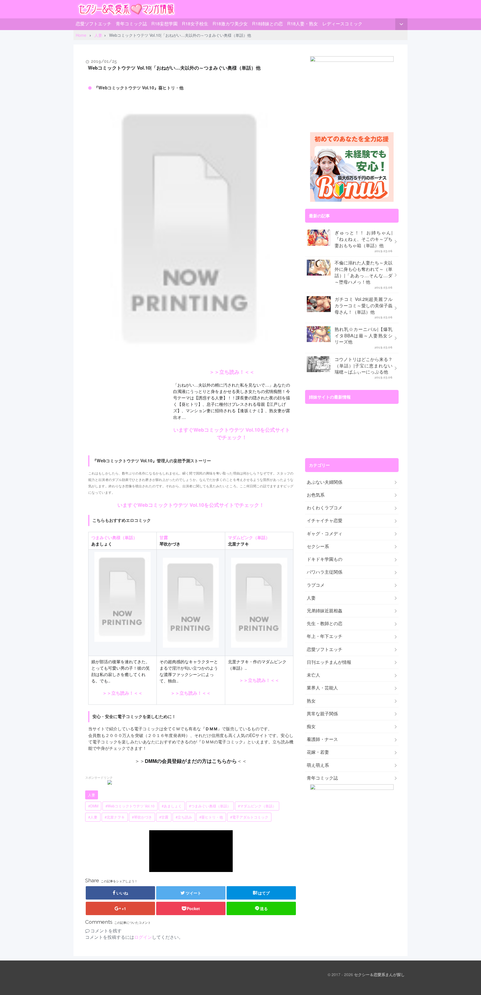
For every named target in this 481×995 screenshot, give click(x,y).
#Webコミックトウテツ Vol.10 (129, 806)
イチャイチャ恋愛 (324, 520)
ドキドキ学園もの (324, 559)
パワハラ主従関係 (324, 572)
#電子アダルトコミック (249, 817)
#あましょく (172, 806)
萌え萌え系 (318, 765)
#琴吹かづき (142, 817)
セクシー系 (318, 546)
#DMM (93, 806)
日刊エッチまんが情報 (329, 662)
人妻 (91, 794)
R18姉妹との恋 (267, 23)
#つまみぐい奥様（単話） (210, 806)
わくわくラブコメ (324, 508)
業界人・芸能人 (322, 688)
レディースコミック (342, 23)
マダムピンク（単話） (249, 537)
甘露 (163, 537)
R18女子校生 (195, 23)
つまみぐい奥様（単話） (114, 537)
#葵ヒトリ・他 (211, 817)
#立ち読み (184, 817)
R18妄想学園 (164, 23)
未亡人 (313, 675)
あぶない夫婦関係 (324, 482)
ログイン (143, 937)
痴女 (311, 726)
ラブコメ (316, 585)
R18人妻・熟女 (302, 23)
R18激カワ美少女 (230, 23)
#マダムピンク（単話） (257, 806)
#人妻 (92, 817)
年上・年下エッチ (324, 636)
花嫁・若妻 (318, 752)
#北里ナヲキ (115, 817)
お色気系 (316, 495)
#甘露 (163, 817)
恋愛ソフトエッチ (93, 23)
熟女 (311, 701)
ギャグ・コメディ (324, 533)
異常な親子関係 (322, 714)
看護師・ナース (322, 739)
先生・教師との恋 (324, 623)
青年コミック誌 (131, 23)
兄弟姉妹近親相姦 (324, 611)
